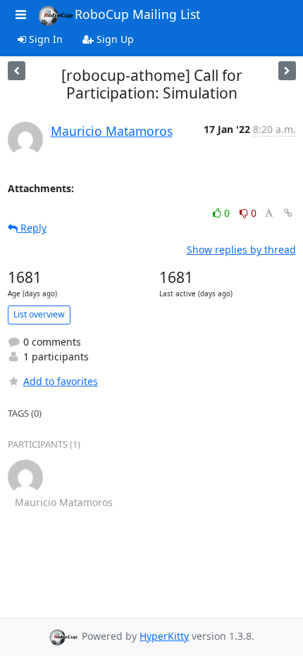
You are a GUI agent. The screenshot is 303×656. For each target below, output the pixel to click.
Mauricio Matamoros (112, 130)
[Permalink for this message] (288, 212)
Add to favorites (60, 381)
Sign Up (114, 39)
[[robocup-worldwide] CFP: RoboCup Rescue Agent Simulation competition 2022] (287, 70)
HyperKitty (164, 636)
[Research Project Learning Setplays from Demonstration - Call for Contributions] (16, 70)
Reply (32, 227)
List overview (39, 314)
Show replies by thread (241, 249)
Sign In (44, 39)
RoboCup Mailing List (137, 14)
